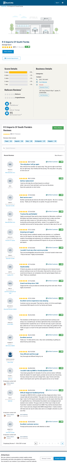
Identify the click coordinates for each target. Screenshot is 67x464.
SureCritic (3, 6)
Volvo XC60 (10, 362)
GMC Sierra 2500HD (10, 345)
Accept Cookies (59, 458)
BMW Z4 (10, 379)
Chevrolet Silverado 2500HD (10, 309)
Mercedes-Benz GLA (10, 222)
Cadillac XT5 (10, 275)
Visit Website (43, 82)
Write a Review (8, 51)
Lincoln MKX (10, 324)
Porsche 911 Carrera (10, 240)
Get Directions (44, 95)
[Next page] (62, 443)
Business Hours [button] (44, 87)
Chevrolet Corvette (10, 205)
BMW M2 (10, 401)
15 (58, 443)
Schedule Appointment (12, 58)
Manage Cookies (46, 458)
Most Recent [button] (58, 155)
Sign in (57, 2)
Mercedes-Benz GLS (10, 172)
